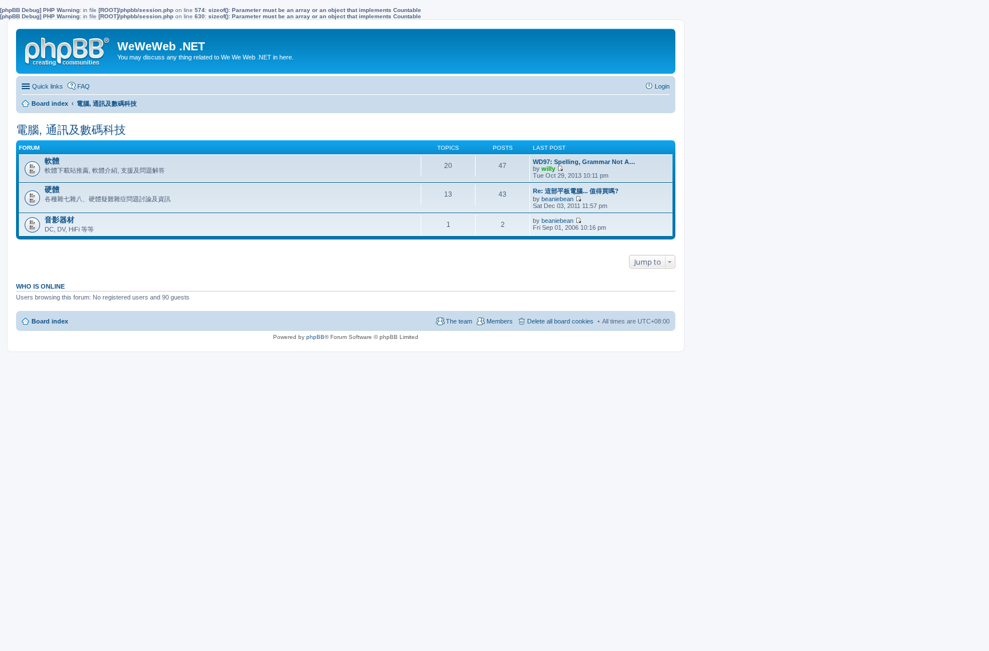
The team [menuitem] (459, 321)
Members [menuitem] (499, 321)
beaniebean (557, 198)
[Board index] (68, 49)
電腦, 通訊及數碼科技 (71, 129)
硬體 (52, 189)
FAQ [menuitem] (83, 86)
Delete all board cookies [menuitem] (560, 321)
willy (548, 168)
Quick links (47, 86)
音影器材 (59, 219)
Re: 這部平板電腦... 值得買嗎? (576, 190)
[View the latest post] (560, 168)
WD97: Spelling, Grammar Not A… (584, 161)
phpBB (315, 337)
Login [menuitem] (662, 86)
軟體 (52, 161)
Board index (49, 321)
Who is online (40, 286)
